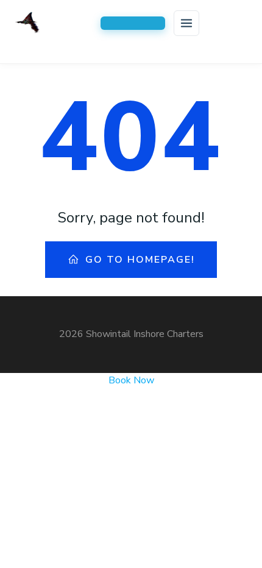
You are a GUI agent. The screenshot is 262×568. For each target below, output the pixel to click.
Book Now (131, 380)
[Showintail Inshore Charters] (52, 23)
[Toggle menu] (186, 23)
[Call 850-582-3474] (133, 23)
